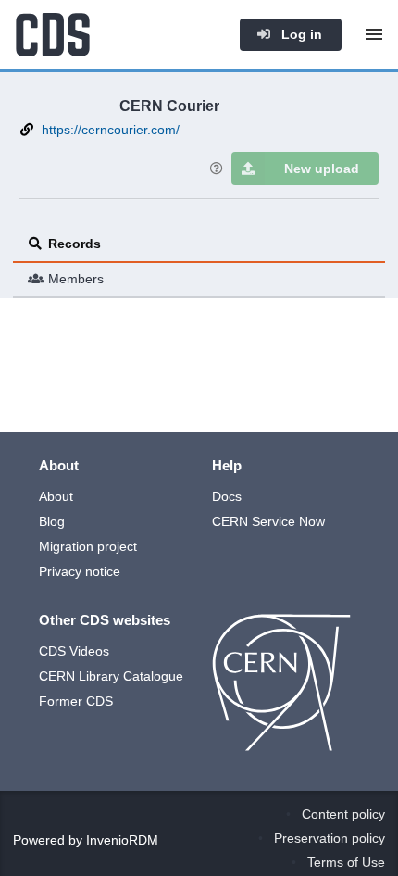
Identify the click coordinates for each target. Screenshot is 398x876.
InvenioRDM (122, 839)
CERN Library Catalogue (111, 676)
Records (74, 243)
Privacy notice (79, 571)
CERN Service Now (268, 521)
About (56, 496)
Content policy (343, 814)
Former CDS (76, 701)
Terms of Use (346, 862)
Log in (300, 34)
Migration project (88, 546)
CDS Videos (74, 651)
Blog (52, 521)
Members (76, 278)
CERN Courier (169, 105)
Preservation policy (329, 838)
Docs (227, 496)
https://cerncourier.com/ (111, 129)
